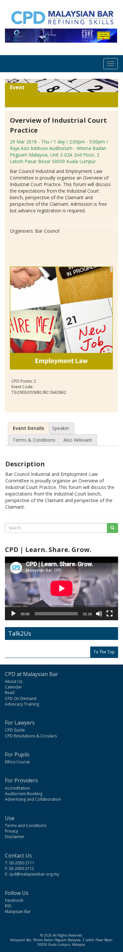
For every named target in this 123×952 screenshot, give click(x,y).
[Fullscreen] (109, 613)
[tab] (28, 428)
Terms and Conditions (25, 825)
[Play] (13, 613)
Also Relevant (77, 440)
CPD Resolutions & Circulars (31, 736)
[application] (61, 588)
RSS (8, 906)
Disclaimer (15, 836)
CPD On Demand (20, 698)
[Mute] (99, 613)
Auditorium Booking (23, 793)
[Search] (112, 528)
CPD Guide (15, 730)
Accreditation (17, 788)
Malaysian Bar (18, 911)
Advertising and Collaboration (33, 799)
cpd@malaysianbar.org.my (34, 874)
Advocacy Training (22, 704)
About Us (13, 681)
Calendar (13, 687)
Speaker (60, 428)
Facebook (14, 900)
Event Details (28, 428)
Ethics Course (17, 762)
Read (9, 692)
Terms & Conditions (34, 440)
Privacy (11, 831)
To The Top (104, 652)
